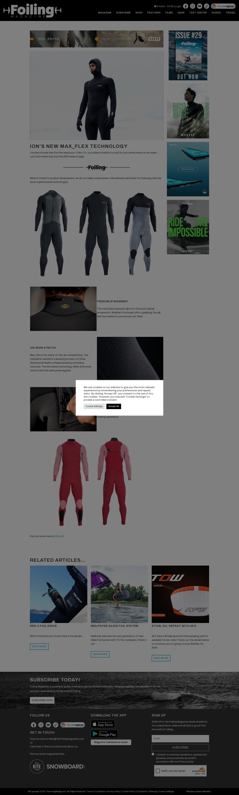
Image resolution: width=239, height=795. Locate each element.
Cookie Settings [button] (94, 406)
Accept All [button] (113, 406)
